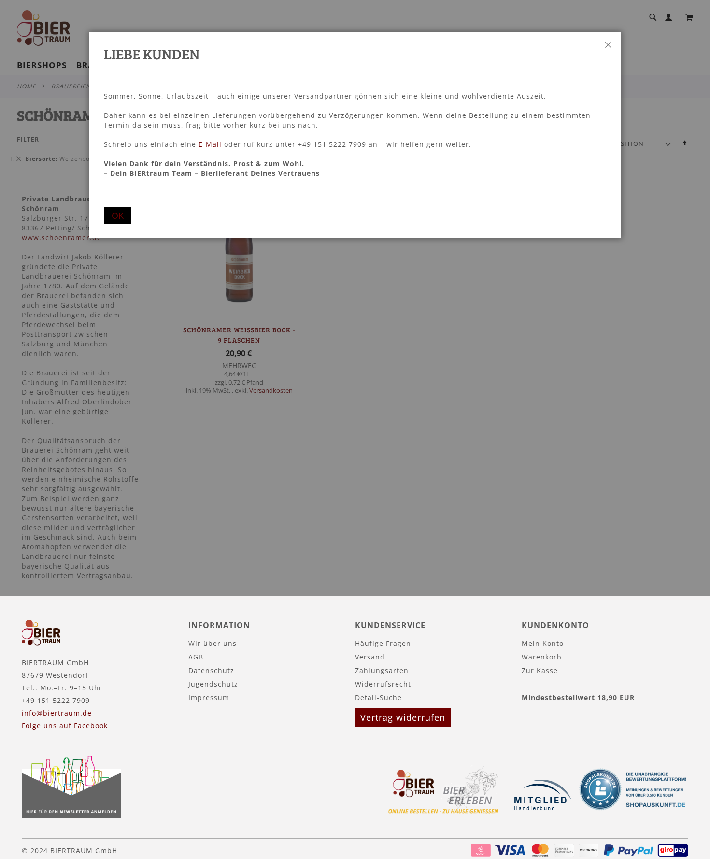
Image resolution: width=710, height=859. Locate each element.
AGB (195, 656)
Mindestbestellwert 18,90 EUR (578, 697)
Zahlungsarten (382, 670)
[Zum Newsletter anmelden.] (71, 815)
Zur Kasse (540, 670)
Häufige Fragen (383, 643)
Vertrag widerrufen (402, 717)
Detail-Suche (378, 697)
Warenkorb (542, 656)
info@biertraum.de (57, 712)
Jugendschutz (213, 683)
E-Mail (210, 144)
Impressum (208, 697)
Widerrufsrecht (383, 683)
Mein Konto (543, 643)
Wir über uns (212, 643)
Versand (370, 656)
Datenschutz (211, 670)
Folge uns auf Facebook (65, 725)
